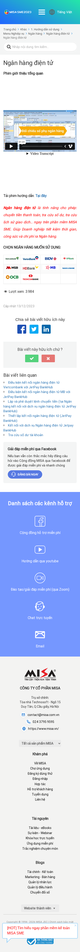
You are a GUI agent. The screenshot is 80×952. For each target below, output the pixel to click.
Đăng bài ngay (28, 474)
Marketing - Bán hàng (40, 877)
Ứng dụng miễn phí (40, 843)
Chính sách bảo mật (61, 921)
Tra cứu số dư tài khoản (25, 435)
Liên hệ (40, 799)
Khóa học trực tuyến (40, 838)
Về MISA (40, 763)
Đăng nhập (40, 779)
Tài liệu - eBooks (40, 828)
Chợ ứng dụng (40, 768)
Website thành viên (38, 908)
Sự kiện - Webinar (40, 833)
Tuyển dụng (40, 794)
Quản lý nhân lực (40, 882)
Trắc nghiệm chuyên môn (40, 849)
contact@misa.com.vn (43, 715)
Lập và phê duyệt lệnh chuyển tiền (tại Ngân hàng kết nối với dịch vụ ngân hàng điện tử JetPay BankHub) (39, 406)
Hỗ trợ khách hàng (40, 789)
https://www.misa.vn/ (43, 729)
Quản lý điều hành (40, 887)
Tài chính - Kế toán (40, 872)
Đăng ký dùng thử (40, 774)
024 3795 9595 (43, 722)
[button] (31, 358)
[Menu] (41, 12)
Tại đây (41, 195)
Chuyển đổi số (40, 892)
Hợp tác (40, 784)
